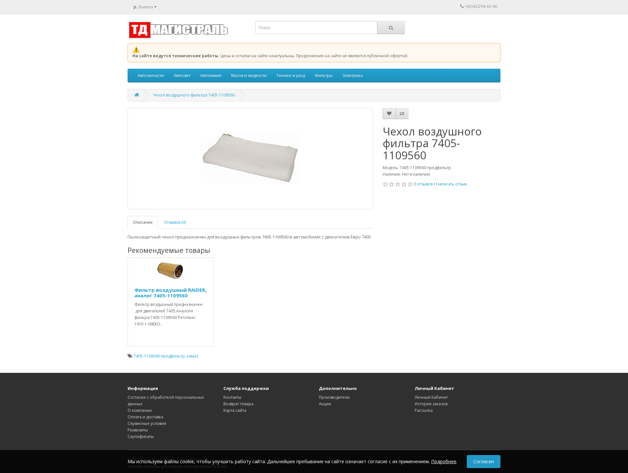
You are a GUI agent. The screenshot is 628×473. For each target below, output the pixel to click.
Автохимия (210, 75)
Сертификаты (141, 436)
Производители (334, 397)
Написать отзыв (451, 184)
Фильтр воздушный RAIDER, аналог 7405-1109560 (170, 293)
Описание (143, 222)
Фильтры (324, 75)
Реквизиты (138, 430)
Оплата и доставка (145, 417)
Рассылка (424, 410)
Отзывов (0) (175, 222)
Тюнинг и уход (290, 75)
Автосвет (182, 75)
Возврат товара (238, 404)
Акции (325, 404)
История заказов (431, 404)
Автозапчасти (151, 75)
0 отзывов (423, 184)
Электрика (352, 75)
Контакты (232, 397)
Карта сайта (234, 410)
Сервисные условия (147, 423)
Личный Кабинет (431, 397)
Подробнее (443, 461)
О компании (140, 410)
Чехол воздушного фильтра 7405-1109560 (194, 95)
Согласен (483, 461)
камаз (192, 356)
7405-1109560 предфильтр (159, 356)
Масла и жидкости (249, 75)
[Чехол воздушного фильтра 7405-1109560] (250, 158)
